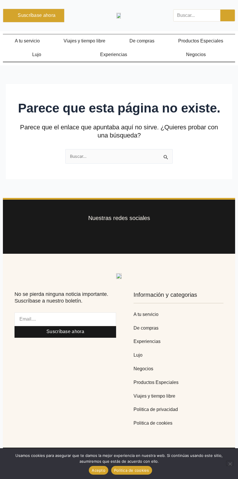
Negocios (196, 54)
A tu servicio (27, 40)
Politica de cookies (153, 423)
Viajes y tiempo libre (84, 40)
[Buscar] (227, 15)
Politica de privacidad (156, 409)
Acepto (98, 470)
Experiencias (113, 54)
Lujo (36, 54)
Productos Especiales (200, 40)
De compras (141, 40)
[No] (230, 463)
